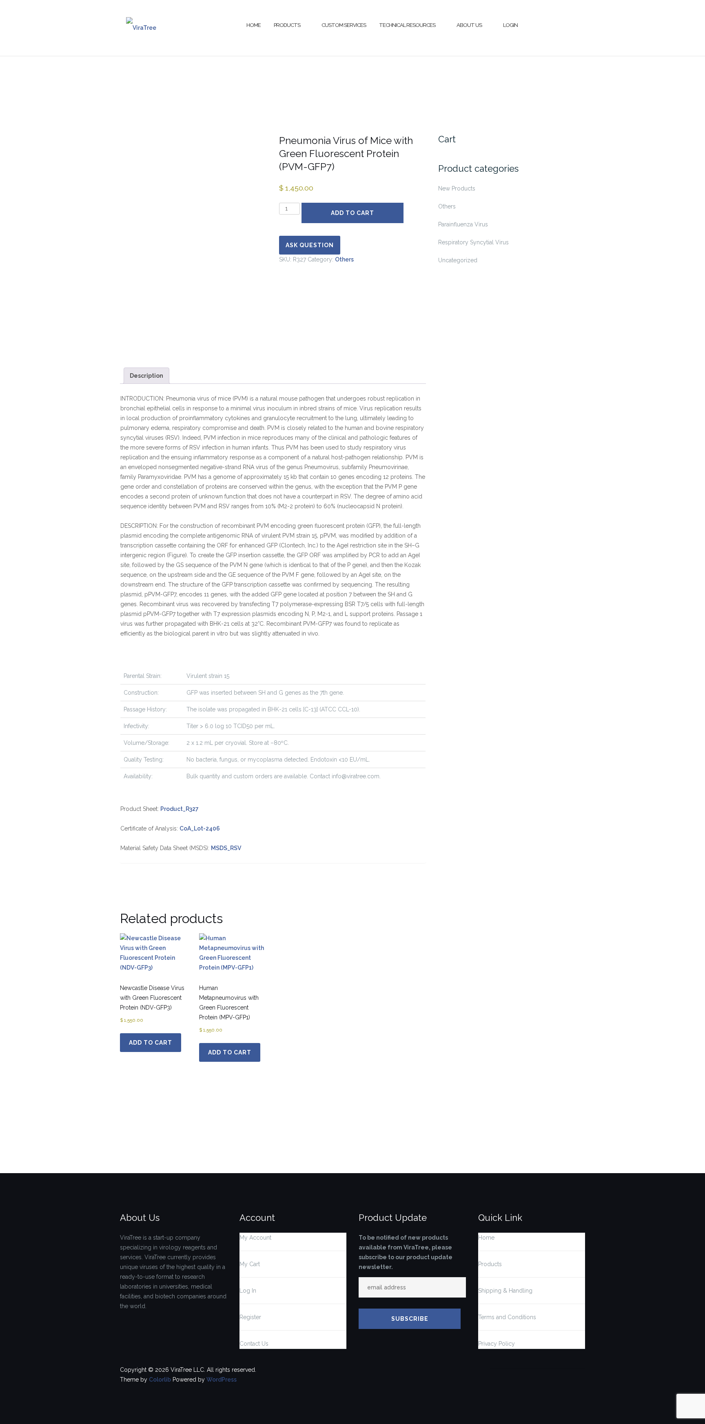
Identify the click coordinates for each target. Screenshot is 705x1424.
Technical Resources (407, 25)
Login (510, 25)
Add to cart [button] (150, 1042)
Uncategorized (457, 260)
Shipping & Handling (505, 1290)
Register (250, 1317)
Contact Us (253, 1343)
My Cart (249, 1264)
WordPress (221, 1379)
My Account (255, 1237)
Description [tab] (146, 375)
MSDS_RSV (226, 848)
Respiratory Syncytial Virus (473, 242)
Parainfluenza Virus (463, 224)
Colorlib (160, 1379)
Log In (247, 1290)
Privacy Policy (496, 1343)
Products (287, 25)
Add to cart (352, 213)
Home (253, 25)
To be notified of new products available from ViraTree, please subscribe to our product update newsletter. (405, 1252)
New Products (456, 188)
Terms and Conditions (507, 1317)
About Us (469, 25)
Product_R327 (179, 809)
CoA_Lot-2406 (200, 828)
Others (344, 259)
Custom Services (343, 25)
